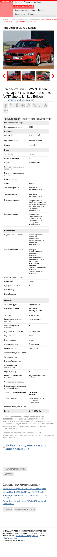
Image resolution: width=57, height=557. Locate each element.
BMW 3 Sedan (35, 19)
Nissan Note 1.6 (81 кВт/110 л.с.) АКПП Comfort (24, 492)
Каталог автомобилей (17, 19)
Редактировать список (25, 509)
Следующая (52, 76)
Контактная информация (27, 535)
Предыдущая (5, 76)
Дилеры (9, 474)
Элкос (23, 540)
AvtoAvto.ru (6, 2)
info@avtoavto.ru (10, 538)
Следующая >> (29, 100)
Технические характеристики (37, 119)
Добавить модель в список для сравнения (26, 447)
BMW (27, 19)
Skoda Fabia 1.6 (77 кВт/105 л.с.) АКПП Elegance (24, 488)
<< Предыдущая (11, 100)
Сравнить (7, 509)
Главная (5, 19)
